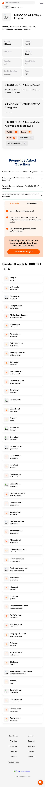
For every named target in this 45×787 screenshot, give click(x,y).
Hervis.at (14, 465)
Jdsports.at (15, 484)
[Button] (7, 2)
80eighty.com (16, 306)
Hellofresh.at (15, 456)
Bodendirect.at (16, 371)
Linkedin (13, 751)
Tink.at (13, 681)
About (13, 757)
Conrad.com (15, 399)
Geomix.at (14, 437)
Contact (31, 736)
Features (31, 757)
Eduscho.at (15, 409)
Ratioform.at (16, 615)
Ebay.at (13, 278)
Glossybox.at (16, 446)
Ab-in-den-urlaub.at (18, 315)
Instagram (13, 746)
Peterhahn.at (15, 578)
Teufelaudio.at (16, 652)
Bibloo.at (7, 44)
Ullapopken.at (16, 699)
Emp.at (13, 418)
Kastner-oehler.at (17, 493)
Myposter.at (15, 540)
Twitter (13, 741)
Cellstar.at (14, 390)
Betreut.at (14, 362)
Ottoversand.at (17, 559)
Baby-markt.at (16, 343)
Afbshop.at (15, 324)
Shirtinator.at (16, 624)
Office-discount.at (18, 549)
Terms (31, 751)
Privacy (31, 746)
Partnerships (13, 762)
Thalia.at (14, 662)
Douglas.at (15, 296)
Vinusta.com (15, 709)
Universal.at (15, 287)
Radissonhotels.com (19, 606)
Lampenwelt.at (16, 503)
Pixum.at (14, 587)
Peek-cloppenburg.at (19, 568)
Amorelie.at (15, 334)
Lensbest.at (15, 512)
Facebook (13, 736)
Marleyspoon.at (17, 521)
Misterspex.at (16, 531)
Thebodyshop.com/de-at (21, 671)
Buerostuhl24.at (17, 381)
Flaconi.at (14, 428)
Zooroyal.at (15, 718)
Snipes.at (14, 643)
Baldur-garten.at (17, 353)
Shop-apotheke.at (18, 634)
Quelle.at (14, 596)
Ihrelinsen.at (15, 474)
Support (31, 741)
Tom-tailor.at (16, 690)
